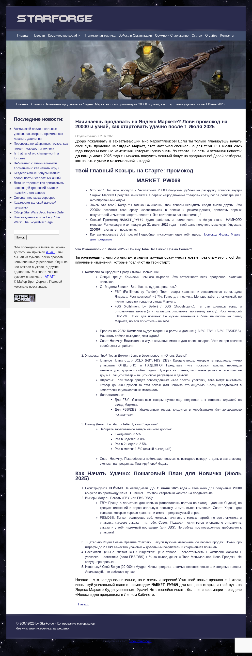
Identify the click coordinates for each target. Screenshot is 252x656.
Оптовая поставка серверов (34, 197)
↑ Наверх (82, 604)
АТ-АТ (50, 252)
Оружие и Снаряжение (172, 35)
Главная (23, 35)
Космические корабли (64, 35)
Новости (38, 35)
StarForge (47, 623)
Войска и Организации (135, 35)
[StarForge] (55, 19)
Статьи (197, 35)
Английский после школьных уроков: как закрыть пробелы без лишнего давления (38, 133)
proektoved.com (140, 641)
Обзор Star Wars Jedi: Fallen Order (39, 212)
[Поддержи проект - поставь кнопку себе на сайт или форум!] (24, 300)
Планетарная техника (99, 35)
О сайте (211, 35)
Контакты (227, 35)
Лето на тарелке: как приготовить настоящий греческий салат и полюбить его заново (39, 188)
